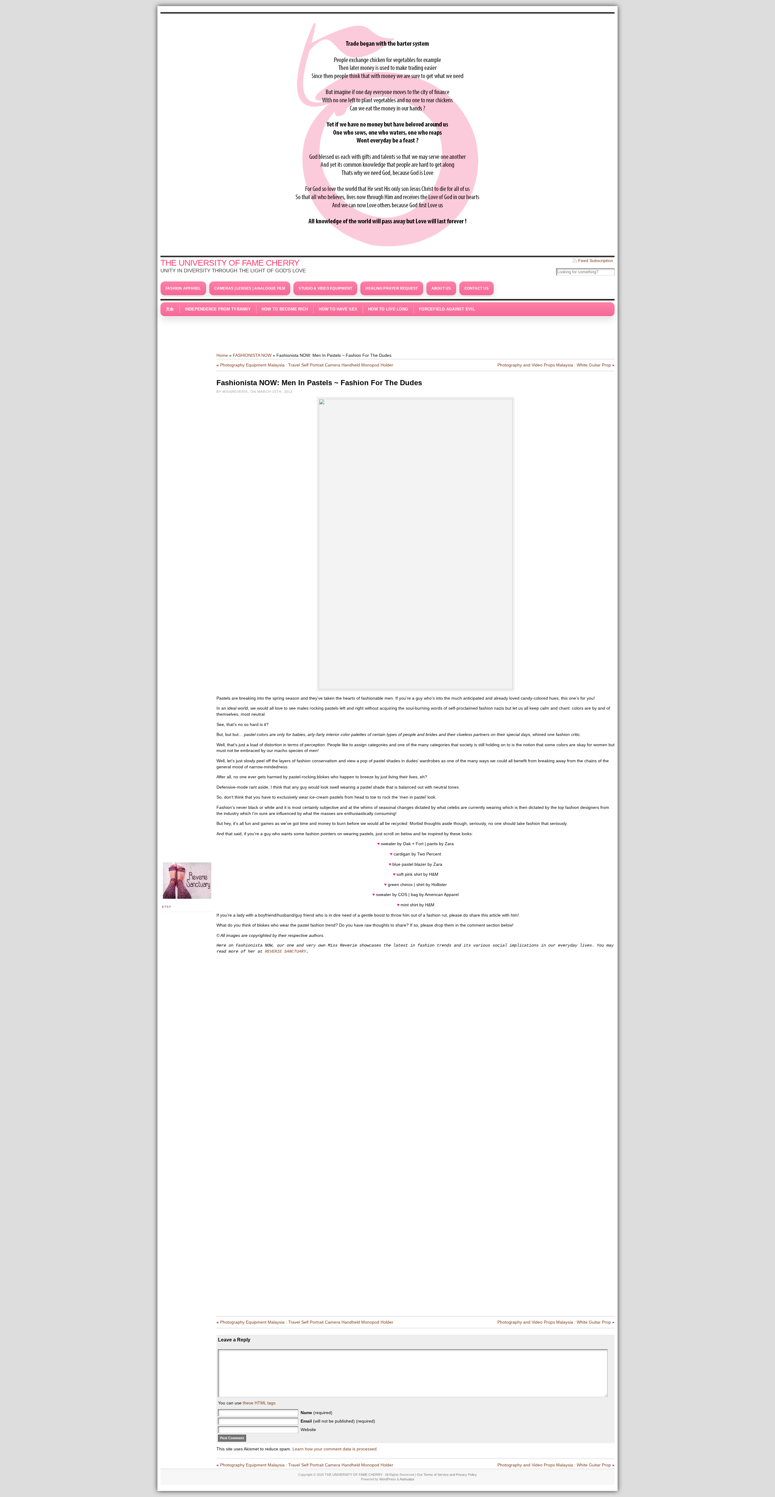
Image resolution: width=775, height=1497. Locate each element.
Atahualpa (407, 1479)
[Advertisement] (387, 331)
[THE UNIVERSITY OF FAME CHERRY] (387, 133)
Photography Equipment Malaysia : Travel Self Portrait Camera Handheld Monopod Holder (306, 365)
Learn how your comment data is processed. (335, 1448)
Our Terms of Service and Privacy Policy (447, 1474)
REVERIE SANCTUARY (285, 951)
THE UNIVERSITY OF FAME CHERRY (229, 263)
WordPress (387, 1479)
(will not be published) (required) (338, 1421)
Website (308, 1429)
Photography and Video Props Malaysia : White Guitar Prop (554, 365)
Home (222, 355)
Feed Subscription (595, 260)
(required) (316, 1412)
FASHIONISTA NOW (252, 355)
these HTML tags (259, 1402)
